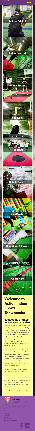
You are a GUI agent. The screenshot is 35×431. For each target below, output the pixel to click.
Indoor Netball (17, 53)
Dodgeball (17, 149)
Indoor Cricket (17, 21)
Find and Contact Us (10, 420)
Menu (29, 2)
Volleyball (17, 117)
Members (7, 413)
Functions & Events (17, 246)
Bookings (7, 415)
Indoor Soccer (17, 85)
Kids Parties (18, 214)
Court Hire (17, 278)
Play (5, 411)
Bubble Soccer (17, 182)
